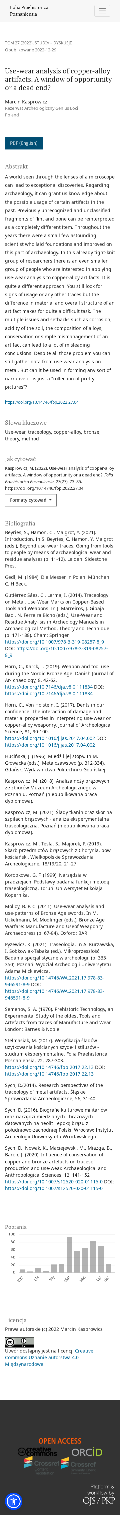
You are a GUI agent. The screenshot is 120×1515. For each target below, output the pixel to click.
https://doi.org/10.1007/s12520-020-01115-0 (54, 1181)
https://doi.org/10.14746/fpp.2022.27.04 (42, 402)
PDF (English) (24, 143)
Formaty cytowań (29, 500)
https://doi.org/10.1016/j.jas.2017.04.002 (50, 738)
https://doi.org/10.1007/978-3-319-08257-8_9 (54, 642)
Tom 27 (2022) (19, 43)
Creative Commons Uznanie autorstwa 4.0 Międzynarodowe (49, 1357)
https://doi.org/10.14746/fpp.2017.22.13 (49, 1067)
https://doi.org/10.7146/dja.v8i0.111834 (49, 687)
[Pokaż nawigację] (102, 11)
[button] (14, 1501)
